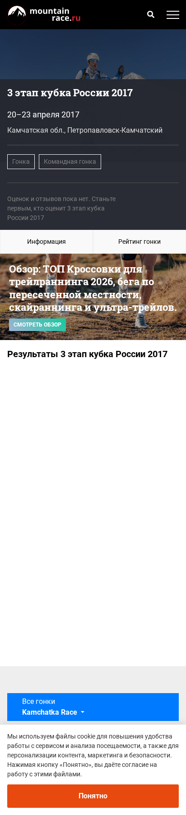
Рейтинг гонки (139, 241)
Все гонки (49, 706)
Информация (46, 241)
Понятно (93, 796)
